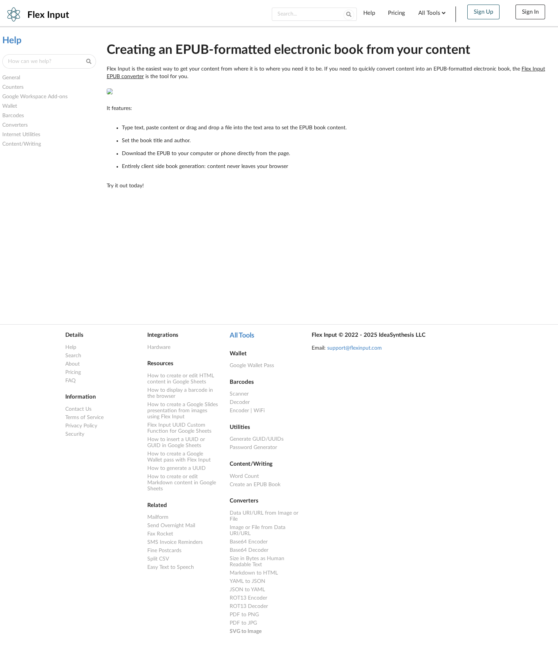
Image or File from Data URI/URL (257, 530)
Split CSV (158, 559)
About (72, 364)
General (11, 77)
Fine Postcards (164, 550)
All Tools (242, 335)
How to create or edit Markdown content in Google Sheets (181, 482)
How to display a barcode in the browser (180, 393)
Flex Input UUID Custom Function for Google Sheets (179, 428)
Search (73, 355)
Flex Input (48, 15)
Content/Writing (21, 144)
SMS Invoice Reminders (175, 542)
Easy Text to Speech (170, 567)
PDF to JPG (243, 623)
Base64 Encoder (249, 542)
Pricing (396, 13)
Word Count (244, 476)
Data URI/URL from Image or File (264, 516)
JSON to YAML (247, 589)
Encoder (239, 410)
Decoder (240, 402)
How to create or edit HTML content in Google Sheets (180, 379)
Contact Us (78, 409)
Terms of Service (84, 417)
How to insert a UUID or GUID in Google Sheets (176, 442)
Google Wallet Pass (252, 365)
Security (74, 434)
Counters (13, 87)
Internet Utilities (21, 134)
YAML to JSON (247, 581)
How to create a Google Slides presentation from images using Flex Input (182, 410)
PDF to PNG (244, 614)
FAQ (70, 380)
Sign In (530, 12)
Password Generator (253, 447)
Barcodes (13, 115)
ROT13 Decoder (249, 606)
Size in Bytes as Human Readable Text (257, 561)
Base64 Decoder (249, 550)
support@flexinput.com (354, 348)
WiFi (259, 410)
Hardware (158, 347)
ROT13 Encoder (248, 598)
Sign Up (483, 12)
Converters (15, 125)
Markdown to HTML (254, 573)
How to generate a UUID (176, 468)
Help (369, 13)
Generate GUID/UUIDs (257, 439)
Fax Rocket (160, 534)
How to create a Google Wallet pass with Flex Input (179, 457)
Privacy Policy (81, 426)
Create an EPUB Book (255, 484)
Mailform (158, 517)
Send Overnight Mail (171, 525)
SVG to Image (246, 631)
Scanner (239, 394)
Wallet (9, 106)
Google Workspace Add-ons (35, 96)
